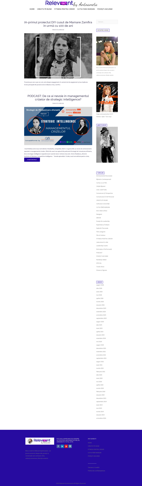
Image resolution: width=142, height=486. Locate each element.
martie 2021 (100, 368)
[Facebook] (58, 446)
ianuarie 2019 (100, 415)
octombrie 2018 (101, 418)
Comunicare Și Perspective (104, 193)
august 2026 (100, 285)
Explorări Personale (102, 228)
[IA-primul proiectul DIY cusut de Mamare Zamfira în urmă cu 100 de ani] (58, 56)
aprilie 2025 (99, 332)
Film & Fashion (100, 235)
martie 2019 (100, 411)
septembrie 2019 (101, 401)
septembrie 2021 (101, 358)
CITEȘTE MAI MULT (32, 159)
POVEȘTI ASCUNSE (104, 9)
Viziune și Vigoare (101, 270)
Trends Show (100, 267)
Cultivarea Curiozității (102, 204)
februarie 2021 (100, 372)
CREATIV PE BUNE (44, 9)
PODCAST (99, 253)
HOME (32, 9)
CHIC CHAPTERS (101, 190)
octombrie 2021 (101, 355)
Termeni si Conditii (93, 467)
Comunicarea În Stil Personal (105, 197)
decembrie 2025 (101, 308)
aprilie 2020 (99, 385)
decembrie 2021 (101, 348)
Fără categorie (100, 232)
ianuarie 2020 (100, 395)
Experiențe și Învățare (102, 225)
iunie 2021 (99, 365)
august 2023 (100, 345)
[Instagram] (70, 446)
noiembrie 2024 (101, 338)
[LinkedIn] (62, 446)
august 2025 (100, 322)
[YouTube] (66, 446)
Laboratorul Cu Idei (102, 242)
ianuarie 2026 (100, 305)
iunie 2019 (99, 405)
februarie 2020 (100, 391)
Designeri (99, 214)
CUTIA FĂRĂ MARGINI (86, 9)
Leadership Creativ (102, 246)
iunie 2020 (99, 378)
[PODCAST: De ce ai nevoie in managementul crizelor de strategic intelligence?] (58, 126)
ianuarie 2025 (100, 335)
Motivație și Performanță (104, 249)
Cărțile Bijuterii (100, 186)
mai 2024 (99, 341)
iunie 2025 (99, 328)
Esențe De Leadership (103, 221)
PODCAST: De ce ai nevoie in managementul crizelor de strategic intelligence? (58, 97)
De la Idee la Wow (101, 211)
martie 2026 (100, 302)
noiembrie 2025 (101, 312)
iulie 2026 (99, 288)
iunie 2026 (99, 292)
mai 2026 (99, 295)
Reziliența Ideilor (101, 260)
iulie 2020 (99, 375)
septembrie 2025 (101, 318)
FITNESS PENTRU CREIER (64, 9)
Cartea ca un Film (101, 183)
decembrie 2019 (101, 398)
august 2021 (100, 362)
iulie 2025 (99, 325)
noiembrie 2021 (101, 351)
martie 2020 (100, 388)
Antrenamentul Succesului (104, 176)
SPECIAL (99, 263)
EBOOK (98, 218)
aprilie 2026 (99, 298)
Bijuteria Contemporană (103, 179)
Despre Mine (103, 30)
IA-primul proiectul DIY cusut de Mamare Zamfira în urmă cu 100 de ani (58, 24)
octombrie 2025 (101, 315)
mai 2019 (99, 408)
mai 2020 (99, 382)
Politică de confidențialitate (96, 471)
